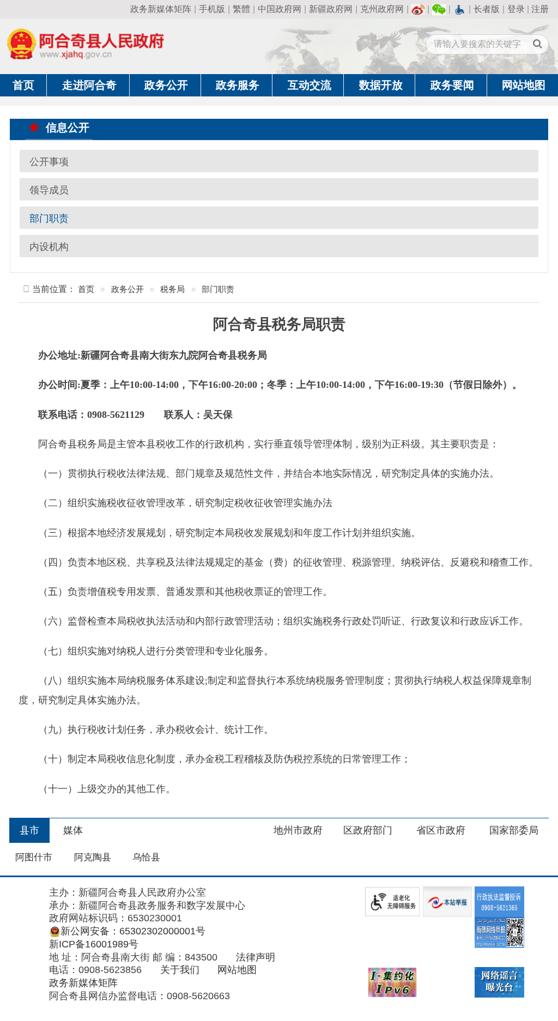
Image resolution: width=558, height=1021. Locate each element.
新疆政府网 (331, 9)
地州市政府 (298, 830)
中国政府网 (279, 9)
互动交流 (309, 85)
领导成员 (49, 189)
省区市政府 (440, 830)
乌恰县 (146, 857)
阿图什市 (33, 857)
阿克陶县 (92, 857)
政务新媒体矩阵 (160, 9)
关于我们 (179, 969)
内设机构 (49, 246)
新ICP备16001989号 (93, 944)
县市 (29, 830)
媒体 (73, 830)
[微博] (417, 9)
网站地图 (523, 85)
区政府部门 (367, 830)
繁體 (241, 9)
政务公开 (166, 85)
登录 (516, 9)
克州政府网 (382, 9)
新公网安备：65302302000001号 (132, 931)
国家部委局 (513, 830)
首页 (23, 85)
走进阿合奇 (89, 85)
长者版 (487, 9)
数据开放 (381, 85)
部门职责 (49, 217)
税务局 (172, 289)
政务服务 (237, 85)
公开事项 (49, 161)
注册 (540, 9)
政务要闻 (452, 85)
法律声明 (255, 957)
